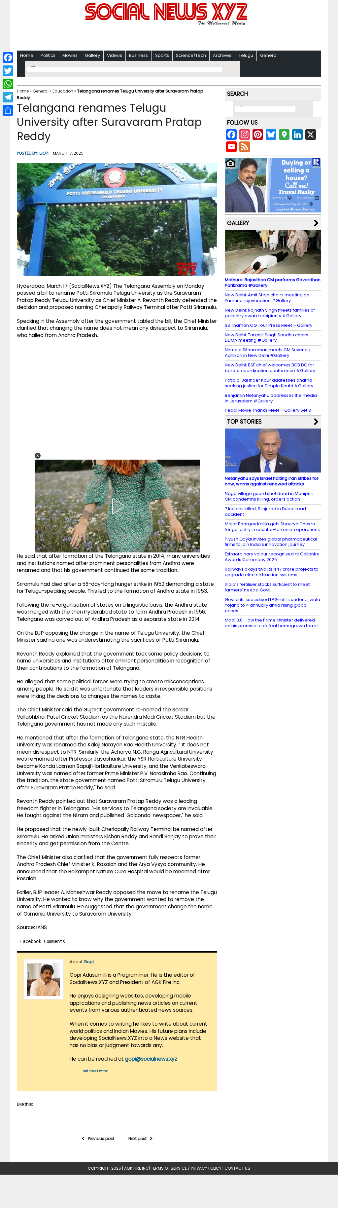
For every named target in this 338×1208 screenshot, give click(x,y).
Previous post (101, 1138)
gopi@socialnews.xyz (151, 1058)
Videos (114, 55)
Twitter (103, 1071)
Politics (48, 55)
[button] (38, 456)
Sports (162, 55)
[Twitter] (8, 70)
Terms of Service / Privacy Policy (186, 1168)
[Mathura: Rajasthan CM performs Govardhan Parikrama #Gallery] (273, 271)
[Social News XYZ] (167, 23)
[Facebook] (8, 57)
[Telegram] (8, 97)
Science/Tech (191, 55)
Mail (85, 1071)
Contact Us (237, 1168)
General (269, 55)
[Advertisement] (169, 36)
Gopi (44, 153)
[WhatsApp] (8, 84)
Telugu (246, 55)
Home (26, 55)
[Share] (8, 110)
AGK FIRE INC (136, 1168)
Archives (222, 55)
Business (138, 55)
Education (62, 91)
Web (93, 1071)
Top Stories (244, 422)
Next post (137, 1138)
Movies (70, 55)
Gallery (92, 55)
